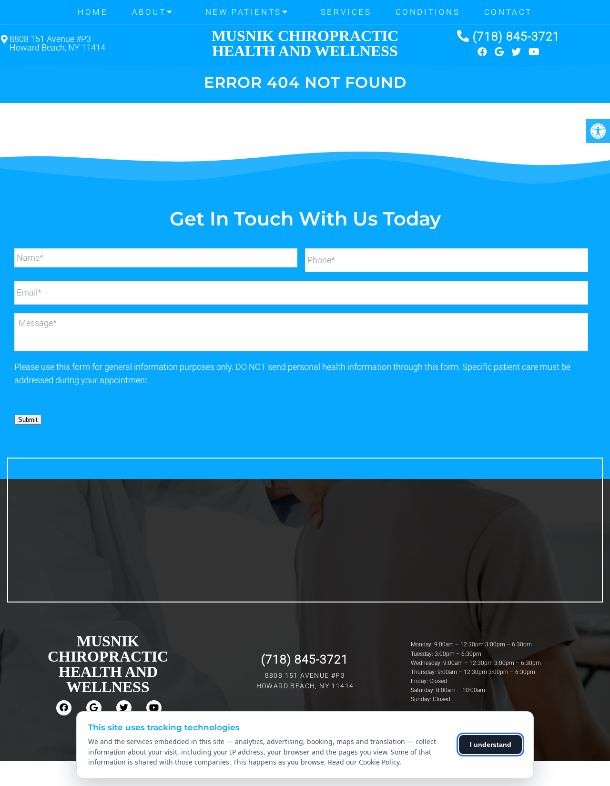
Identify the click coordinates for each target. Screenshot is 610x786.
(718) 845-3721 (516, 36)
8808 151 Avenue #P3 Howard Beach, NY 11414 (57, 43)
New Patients (243, 12)
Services (346, 12)
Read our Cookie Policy (363, 761)
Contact (508, 12)
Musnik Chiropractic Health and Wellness (305, 43)
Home (93, 12)
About (149, 12)
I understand (490, 744)
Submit (28, 419)
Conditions (428, 12)
